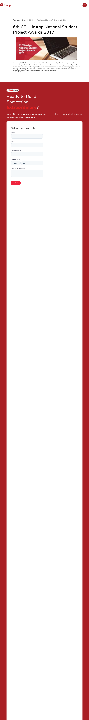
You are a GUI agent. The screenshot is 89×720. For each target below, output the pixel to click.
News (24, 20)
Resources (16, 20)
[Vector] (5, 5)
